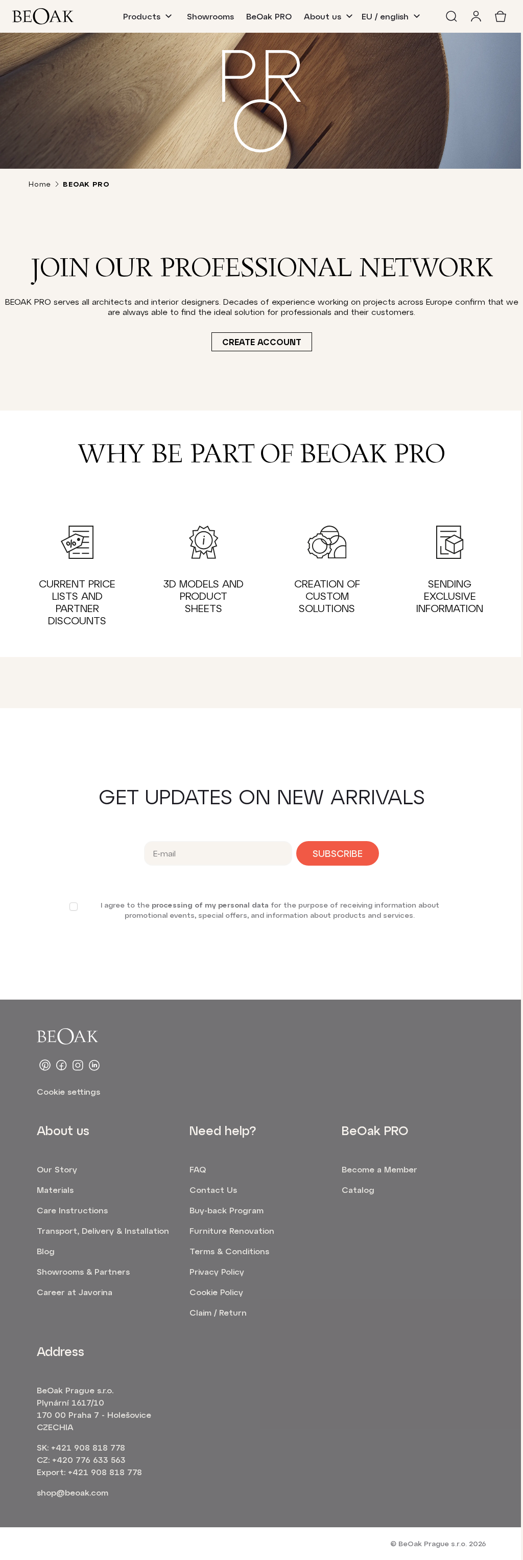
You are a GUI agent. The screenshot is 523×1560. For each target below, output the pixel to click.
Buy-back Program (226, 1210)
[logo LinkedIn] (94, 1065)
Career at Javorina (74, 1292)
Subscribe (338, 853)
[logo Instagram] (77, 1065)
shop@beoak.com (72, 1492)
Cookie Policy (216, 1292)
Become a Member (379, 1169)
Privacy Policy (216, 1271)
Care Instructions (72, 1210)
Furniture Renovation (231, 1230)
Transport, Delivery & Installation (103, 1230)
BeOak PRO (269, 16)
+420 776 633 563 (89, 1459)
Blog (46, 1251)
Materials (55, 1189)
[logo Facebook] (61, 1065)
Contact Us (213, 1189)
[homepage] (43, 16)
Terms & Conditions (229, 1251)
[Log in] (476, 16)
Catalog (358, 1189)
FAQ (197, 1169)
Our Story (57, 1169)
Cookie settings (68, 1091)
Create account (261, 342)
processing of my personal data (210, 904)
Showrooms (210, 16)
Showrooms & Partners (83, 1271)
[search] (451, 16)
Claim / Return (218, 1312)
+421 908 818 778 (88, 1447)
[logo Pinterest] (45, 1065)
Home (40, 183)
